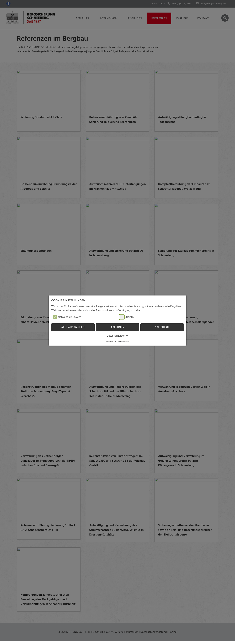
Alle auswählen (73, 327)
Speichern (162, 327)
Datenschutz (123, 341)
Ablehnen (117, 327)
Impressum (111, 341)
